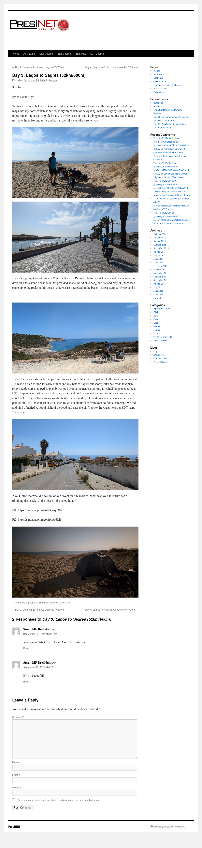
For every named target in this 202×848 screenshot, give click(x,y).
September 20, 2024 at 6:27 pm (40, 667)
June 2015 (158, 258)
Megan (53, 80)
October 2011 (159, 276)
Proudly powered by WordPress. (169, 826)
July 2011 (158, 287)
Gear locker (158, 91)
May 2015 (158, 262)
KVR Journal (97, 53)
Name (16, 762)
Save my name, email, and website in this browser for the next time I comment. (59, 800)
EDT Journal (64, 53)
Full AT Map (159, 88)
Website (16, 787)
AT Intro (157, 70)
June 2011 (158, 290)
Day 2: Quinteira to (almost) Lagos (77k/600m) (38, 67)
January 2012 (159, 269)
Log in (156, 351)
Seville (156, 106)
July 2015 (158, 255)
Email (16, 774)
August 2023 (159, 241)
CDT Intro (158, 77)
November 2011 (161, 273)
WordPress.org (160, 361)
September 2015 (161, 248)
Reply (26, 648)
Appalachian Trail (161, 308)
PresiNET (14, 826)
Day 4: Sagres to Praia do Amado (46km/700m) (111, 67)
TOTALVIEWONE (162, 336)
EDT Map (80, 53)
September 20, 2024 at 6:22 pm (40, 633)
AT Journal (29, 53)
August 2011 (159, 283)
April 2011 (158, 297)
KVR (156, 333)
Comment (18, 717)
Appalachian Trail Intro (172, 223)
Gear (155, 319)
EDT (41, 602)
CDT (155, 312)
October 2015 (159, 244)
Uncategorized (160, 340)
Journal (156, 326)
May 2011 (158, 294)
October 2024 (159, 233)
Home (16, 53)
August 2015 (159, 251)
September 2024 (161, 237)
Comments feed (160, 358)
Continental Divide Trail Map (167, 84)
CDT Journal (46, 53)
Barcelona (158, 102)
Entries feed (159, 354)
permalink (65, 602)
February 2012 (160, 265)
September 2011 (161, 280)
